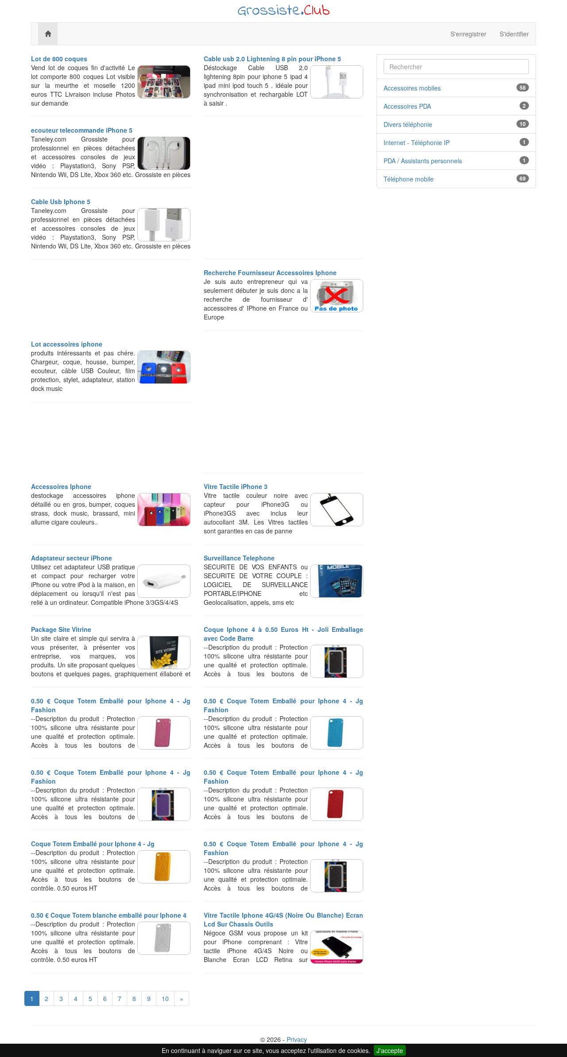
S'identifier (514, 33)
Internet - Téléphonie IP (417, 142)
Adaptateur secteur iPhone (71, 557)
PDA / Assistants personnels (423, 160)
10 (165, 998)
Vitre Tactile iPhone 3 (236, 486)
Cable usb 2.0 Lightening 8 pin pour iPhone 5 (272, 58)
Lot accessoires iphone (66, 343)
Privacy (297, 1039)
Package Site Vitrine (61, 629)
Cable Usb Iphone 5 (60, 201)
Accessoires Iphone (61, 486)
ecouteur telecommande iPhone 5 (81, 130)
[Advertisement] (283, 188)
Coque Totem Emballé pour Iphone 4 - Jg (93, 843)
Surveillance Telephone (239, 557)
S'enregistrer (468, 33)
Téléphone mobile (409, 178)
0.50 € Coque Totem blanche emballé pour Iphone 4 (108, 915)
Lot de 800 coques (59, 58)
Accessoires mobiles (412, 87)
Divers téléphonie (408, 124)
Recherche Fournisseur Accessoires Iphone (270, 272)
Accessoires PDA (407, 106)
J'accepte (390, 1050)
